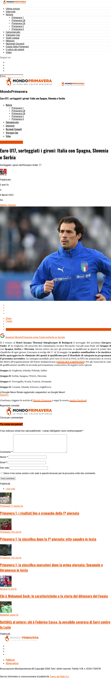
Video (9, 52)
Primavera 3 (18, 26)
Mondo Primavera (42, 400)
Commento (6, 452)
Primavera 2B (18, 23)
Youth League (12, 38)
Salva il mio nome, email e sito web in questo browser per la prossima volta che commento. (49, 473)
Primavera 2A (18, 20)
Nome (4, 457)
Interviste (10, 11)
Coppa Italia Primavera (17, 46)
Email (3, 462)
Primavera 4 (18, 29)
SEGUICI (4, 395)
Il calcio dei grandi (15, 49)
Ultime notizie (13, 8)
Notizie (9, 14)
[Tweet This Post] (58, 307)
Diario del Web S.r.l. (59, 676)
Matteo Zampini (8, 205)
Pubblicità (10, 660)
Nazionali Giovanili (15, 43)
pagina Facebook (78, 400)
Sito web (4, 467)
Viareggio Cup (13, 35)
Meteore (10, 40)
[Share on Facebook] (58, 305)
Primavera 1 (18, 17)
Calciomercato (13, 32)
